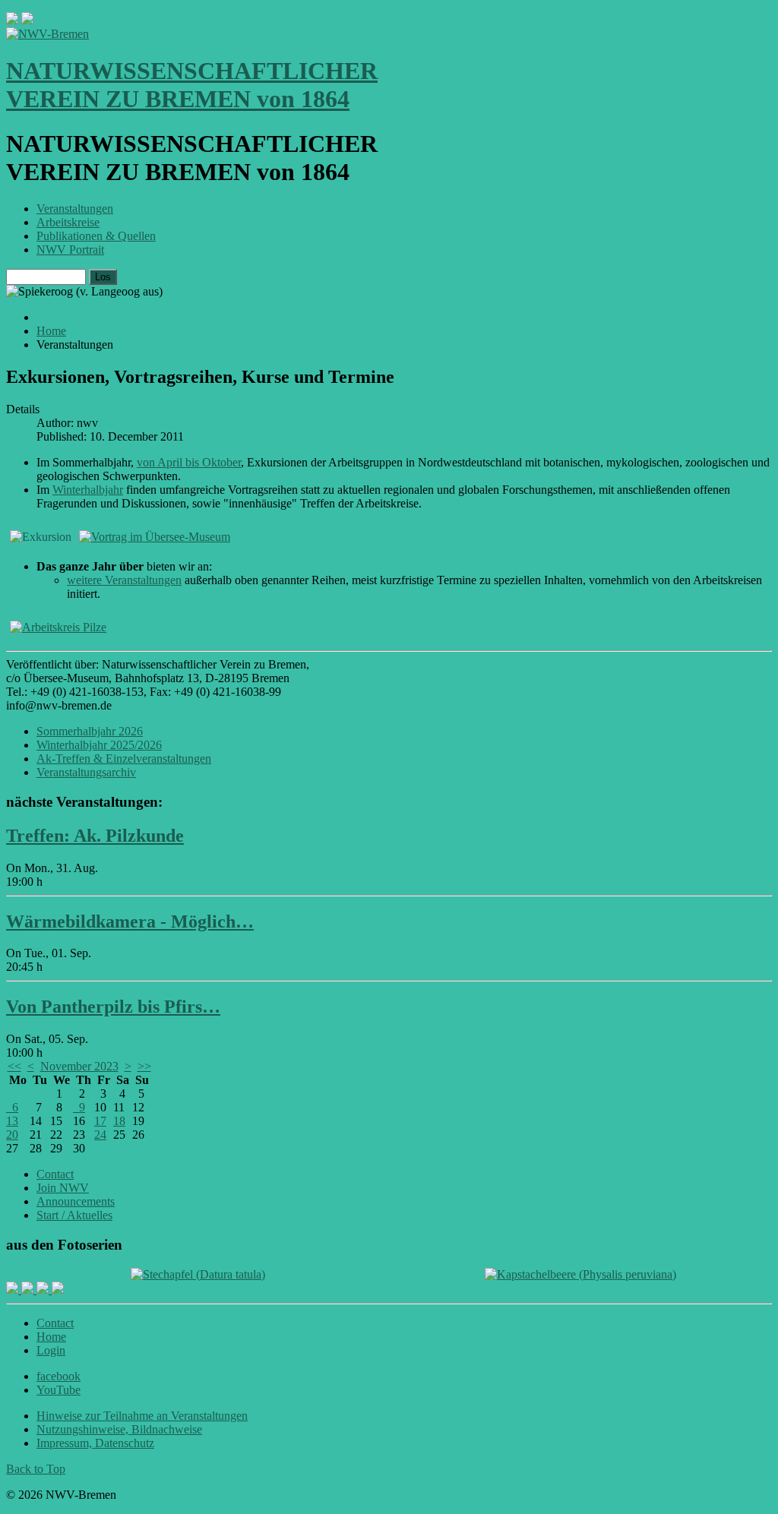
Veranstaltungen (74, 208)
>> (144, 1066)
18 (119, 1120)
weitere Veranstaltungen (124, 580)
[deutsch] (27, 20)
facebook (58, 1376)
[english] (12, 20)
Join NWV (62, 1187)
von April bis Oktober (189, 462)
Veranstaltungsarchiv (86, 772)
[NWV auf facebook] (13, 1289)
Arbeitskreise (68, 222)
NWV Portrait (70, 249)
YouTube (58, 1389)
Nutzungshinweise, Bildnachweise (119, 1429)
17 (100, 1120)
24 (100, 1134)
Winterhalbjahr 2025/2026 (99, 744)
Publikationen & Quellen (96, 235)
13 (12, 1120)
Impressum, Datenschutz (95, 1443)
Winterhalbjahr (87, 489)
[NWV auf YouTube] (58, 1289)
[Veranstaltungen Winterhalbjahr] (154, 536)
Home (51, 1336)
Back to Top (35, 1468)
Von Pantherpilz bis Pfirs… (113, 1006)
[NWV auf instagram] (28, 1289)
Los (103, 277)
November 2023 (79, 1066)
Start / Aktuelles (74, 1215)
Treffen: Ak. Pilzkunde (95, 836)
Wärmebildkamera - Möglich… (130, 921)
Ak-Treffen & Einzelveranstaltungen (123, 758)
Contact (55, 1174)
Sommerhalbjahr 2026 (89, 731)
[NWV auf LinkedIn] (44, 1289)
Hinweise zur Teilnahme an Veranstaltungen (142, 1415)
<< (14, 1066)
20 (12, 1134)
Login (50, 1350)
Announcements (75, 1201)
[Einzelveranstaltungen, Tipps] (58, 627)
